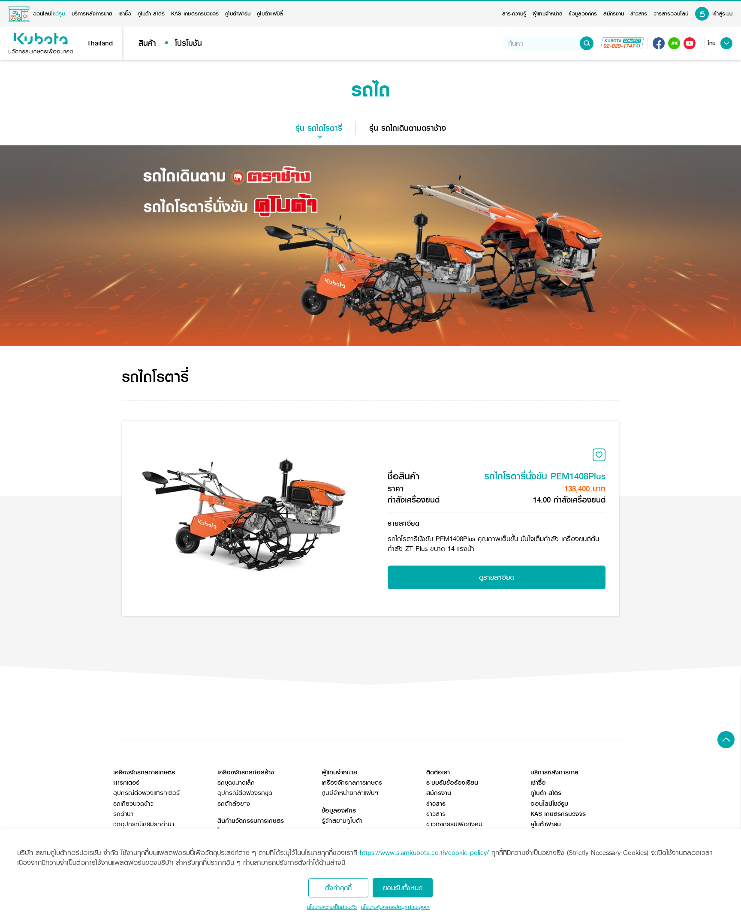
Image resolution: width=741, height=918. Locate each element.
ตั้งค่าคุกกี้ (338, 887)
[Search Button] (586, 43)
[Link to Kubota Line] (674, 43)
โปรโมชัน (188, 43)
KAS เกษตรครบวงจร (195, 14)
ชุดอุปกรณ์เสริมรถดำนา (143, 824)
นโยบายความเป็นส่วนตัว (332, 907)
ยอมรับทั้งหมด (403, 887)
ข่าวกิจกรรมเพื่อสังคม (454, 824)
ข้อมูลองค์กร (583, 14)
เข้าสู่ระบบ (722, 13)
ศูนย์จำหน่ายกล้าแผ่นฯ (350, 793)
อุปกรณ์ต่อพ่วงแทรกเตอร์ (146, 793)
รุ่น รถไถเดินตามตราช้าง (407, 128)
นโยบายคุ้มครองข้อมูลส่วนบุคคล (395, 907)
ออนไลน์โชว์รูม (549, 804)
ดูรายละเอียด (496, 577)
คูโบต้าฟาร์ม (237, 14)
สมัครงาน (613, 14)
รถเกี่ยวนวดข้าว (133, 804)
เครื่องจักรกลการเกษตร (352, 783)
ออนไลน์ (49, 13)
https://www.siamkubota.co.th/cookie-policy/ (424, 852)
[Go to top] (726, 739)
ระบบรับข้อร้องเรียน (452, 783)
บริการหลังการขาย (92, 14)
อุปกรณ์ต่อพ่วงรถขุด (244, 793)
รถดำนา (123, 814)
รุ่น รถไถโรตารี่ (318, 128)
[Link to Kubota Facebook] (659, 43)
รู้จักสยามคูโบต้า (342, 821)
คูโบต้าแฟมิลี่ (270, 14)
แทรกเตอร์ (126, 783)
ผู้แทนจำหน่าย (547, 14)
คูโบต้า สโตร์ (151, 14)
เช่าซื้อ (124, 14)
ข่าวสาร (638, 14)
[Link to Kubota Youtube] (690, 43)
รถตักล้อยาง (233, 804)
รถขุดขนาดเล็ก (236, 783)
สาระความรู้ (514, 14)
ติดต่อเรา (438, 772)
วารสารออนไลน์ (671, 14)
